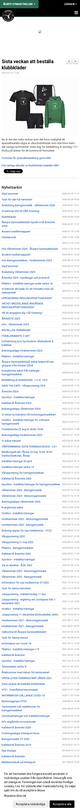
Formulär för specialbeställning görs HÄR (26, 158)
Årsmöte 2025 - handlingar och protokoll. (26, 277)
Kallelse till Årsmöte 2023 (16, 478)
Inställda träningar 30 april (17, 461)
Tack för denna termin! (15, 637)
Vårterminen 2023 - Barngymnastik (22, 490)
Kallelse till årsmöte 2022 (16, 553)
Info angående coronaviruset (19, 721)
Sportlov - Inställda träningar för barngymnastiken (31, 484)
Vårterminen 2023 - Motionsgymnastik (24, 495)
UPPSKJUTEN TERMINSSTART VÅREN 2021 (27, 678)
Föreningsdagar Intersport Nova (20, 733)
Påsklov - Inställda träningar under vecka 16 (27, 283)
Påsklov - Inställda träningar (18, 356)
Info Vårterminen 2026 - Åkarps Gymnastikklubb (30, 248)
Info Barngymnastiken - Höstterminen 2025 (27, 260)
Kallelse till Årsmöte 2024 (16, 403)
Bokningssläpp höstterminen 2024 (22, 350)
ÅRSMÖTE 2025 (11, 318)
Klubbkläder (9, 216)
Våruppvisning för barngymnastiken (23, 472)
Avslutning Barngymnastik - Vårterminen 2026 (28, 205)
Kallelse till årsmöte (13, 655)
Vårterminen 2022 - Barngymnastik (22, 576)
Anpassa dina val (15, 795)
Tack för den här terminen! (17, 199)
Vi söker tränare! (11, 440)
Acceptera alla (62, 804)
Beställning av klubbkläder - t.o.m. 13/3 (24, 379)
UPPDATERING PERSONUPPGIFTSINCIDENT (27, 298)
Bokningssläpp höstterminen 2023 (22, 435)
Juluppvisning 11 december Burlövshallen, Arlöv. (30, 614)
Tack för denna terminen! (16, 588)
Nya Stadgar (9, 750)
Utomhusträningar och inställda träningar (26, 715)
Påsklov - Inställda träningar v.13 (20, 649)
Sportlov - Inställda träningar (18, 397)
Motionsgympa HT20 (14, 701)
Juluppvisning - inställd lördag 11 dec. (24, 594)
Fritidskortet (9, 237)
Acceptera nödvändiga (30, 804)
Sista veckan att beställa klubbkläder (23, 683)
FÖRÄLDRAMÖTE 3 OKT (16, 335)
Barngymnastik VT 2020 (15, 739)
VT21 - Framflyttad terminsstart (20, 689)
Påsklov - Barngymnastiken (17, 547)
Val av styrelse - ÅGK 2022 (17, 565)
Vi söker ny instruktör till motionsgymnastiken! (29, 414)
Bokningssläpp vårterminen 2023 (21, 501)
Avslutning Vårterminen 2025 (18, 271)
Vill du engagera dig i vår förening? (22, 312)
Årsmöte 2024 (10, 391)
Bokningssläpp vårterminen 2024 (21, 408)
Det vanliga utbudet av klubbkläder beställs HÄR (30, 165)
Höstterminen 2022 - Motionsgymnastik (25, 519)
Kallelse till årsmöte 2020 (16, 727)
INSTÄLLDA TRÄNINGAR (16, 330)
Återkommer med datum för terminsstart (25, 672)
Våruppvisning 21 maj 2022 (17, 542)
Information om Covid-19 (16, 643)
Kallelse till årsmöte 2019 (16, 744)
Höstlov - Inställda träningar (18, 513)
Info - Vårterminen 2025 (15, 324)
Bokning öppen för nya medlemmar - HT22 (27, 530)
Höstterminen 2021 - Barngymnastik (23, 626)
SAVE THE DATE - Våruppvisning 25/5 (23, 385)
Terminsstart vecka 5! (14, 666)
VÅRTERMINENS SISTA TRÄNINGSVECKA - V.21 (29, 446)
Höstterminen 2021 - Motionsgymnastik (25, 620)
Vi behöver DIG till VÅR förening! (20, 211)
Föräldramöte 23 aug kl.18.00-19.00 (22, 429)
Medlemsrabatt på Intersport (18, 762)
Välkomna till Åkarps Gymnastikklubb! (24, 631)
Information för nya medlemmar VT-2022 (25, 582)
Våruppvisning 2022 (13, 536)
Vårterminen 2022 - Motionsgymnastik (24, 571)
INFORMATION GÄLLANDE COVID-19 (23, 695)
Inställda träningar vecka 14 (18, 467)
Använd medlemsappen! (16, 231)
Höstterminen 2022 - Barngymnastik (23, 524)
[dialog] (40, 789)
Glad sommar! (10, 193)
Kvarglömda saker (12, 507)
